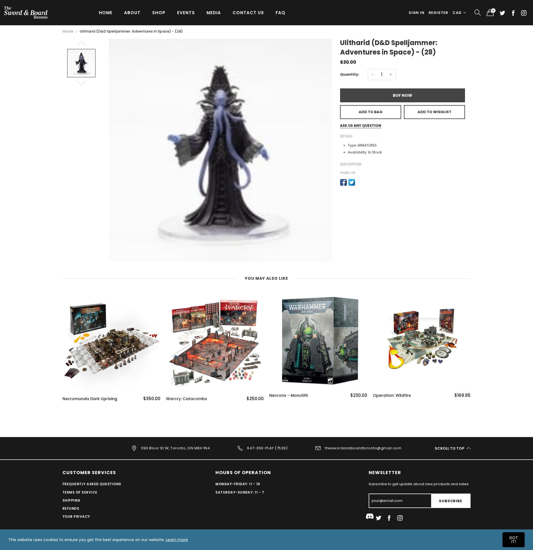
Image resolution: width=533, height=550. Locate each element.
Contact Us (248, 13)
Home (105, 13)
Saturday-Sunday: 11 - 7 (239, 492)
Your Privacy (76, 516)
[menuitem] (105, 12)
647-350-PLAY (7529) (267, 448)
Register (438, 12)
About (132, 13)
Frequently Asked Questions (91, 484)
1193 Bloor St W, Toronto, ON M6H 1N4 (175, 448)
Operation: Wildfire (392, 395)
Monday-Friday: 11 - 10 (237, 484)
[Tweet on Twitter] (351, 182)
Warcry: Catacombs (186, 399)
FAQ (280, 13)
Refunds (70, 508)
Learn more (177, 539)
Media (214, 13)
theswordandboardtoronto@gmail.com (363, 448)
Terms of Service (79, 492)
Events (186, 13)
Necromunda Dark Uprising (89, 399)
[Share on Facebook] (343, 182)
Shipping (71, 500)
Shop (158, 13)
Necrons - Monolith (288, 395)
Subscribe (450, 501)
